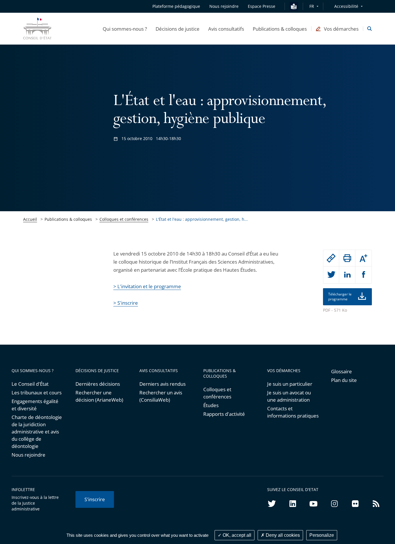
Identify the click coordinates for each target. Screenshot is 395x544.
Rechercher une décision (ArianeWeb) (99, 396)
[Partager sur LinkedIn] (347, 275)
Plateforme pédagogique (176, 6)
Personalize (321, 535)
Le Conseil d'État (30, 384)
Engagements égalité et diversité (35, 405)
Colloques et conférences (123, 219)
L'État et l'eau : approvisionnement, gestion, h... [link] (202, 219)
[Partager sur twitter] (331, 275)
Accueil (30, 219)
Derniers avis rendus (162, 384)
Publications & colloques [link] (68, 219)
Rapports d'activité (224, 414)
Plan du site (344, 380)
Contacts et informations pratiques (293, 412)
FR (311, 6)
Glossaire (341, 371)
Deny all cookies (282, 535)
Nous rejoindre (28, 454)
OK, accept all (236, 535)
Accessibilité (346, 6)
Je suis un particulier (289, 384)
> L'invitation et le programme (147, 286)
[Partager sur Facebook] (363, 275)
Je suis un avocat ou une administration (289, 396)
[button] (125, 29)
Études (211, 405)
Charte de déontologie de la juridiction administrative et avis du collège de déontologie (37, 431)
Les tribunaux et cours (37, 392)
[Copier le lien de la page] (331, 258)
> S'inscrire (125, 302)
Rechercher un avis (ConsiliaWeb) (160, 396)
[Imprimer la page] (347, 258)
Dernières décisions (97, 384)
